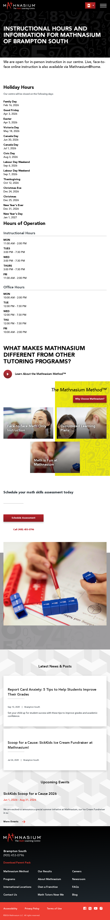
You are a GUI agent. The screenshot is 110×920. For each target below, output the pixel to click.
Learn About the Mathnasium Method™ (40, 374)
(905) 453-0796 (13, 855)
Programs (9, 879)
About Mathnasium (49, 879)
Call (23, 529)
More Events (11, 822)
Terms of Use (54, 909)
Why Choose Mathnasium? (89, 399)
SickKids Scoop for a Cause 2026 (30, 794)
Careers (76, 871)
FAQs (75, 887)
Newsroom (78, 879)
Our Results (45, 871)
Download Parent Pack (17, 862)
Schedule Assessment (23, 518)
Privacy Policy (32, 909)
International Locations (17, 887)
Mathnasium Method (16, 871)
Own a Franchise (48, 887)
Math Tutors (51, 895)
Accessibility (10, 909)
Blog (74, 895)
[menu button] (90, 5)
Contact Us (10, 895)
